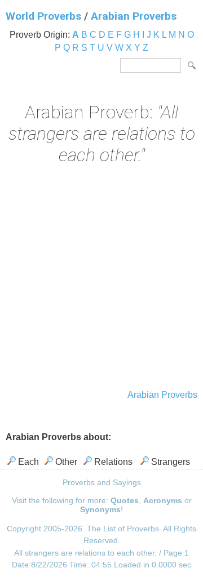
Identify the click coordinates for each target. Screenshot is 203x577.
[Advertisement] (101, 278)
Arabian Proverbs (133, 16)
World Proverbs (43, 16)
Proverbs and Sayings (102, 482)
